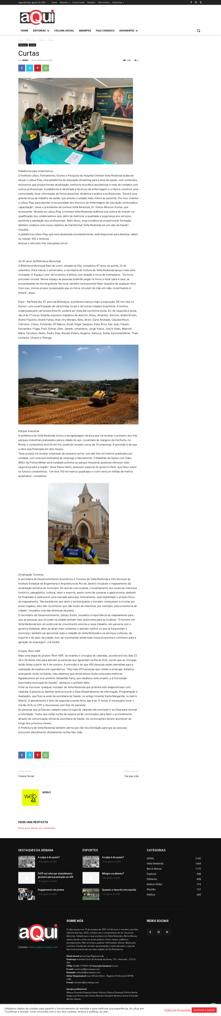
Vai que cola (131, 776)
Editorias (30, 40)
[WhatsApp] (45, 68)
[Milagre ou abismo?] (91, 878)
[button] (198, 30)
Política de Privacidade (177, 1010)
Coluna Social (26, 776)
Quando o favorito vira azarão (119, 889)
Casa (20, 40)
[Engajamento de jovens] (26, 894)
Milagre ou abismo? (113, 873)
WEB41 (25, 60)
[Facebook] (191, 2)
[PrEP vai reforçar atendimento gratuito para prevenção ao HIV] (26, 878)
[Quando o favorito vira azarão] (91, 894)
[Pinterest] (37, 68)
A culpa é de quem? (49, 857)
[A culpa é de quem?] (26, 862)
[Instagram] (196, 2)
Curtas (41, 40)
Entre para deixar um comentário (36, 828)
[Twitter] (201, 2)
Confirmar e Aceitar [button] (204, 1010)
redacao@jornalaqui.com (43, 947)
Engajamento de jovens (51, 889)
